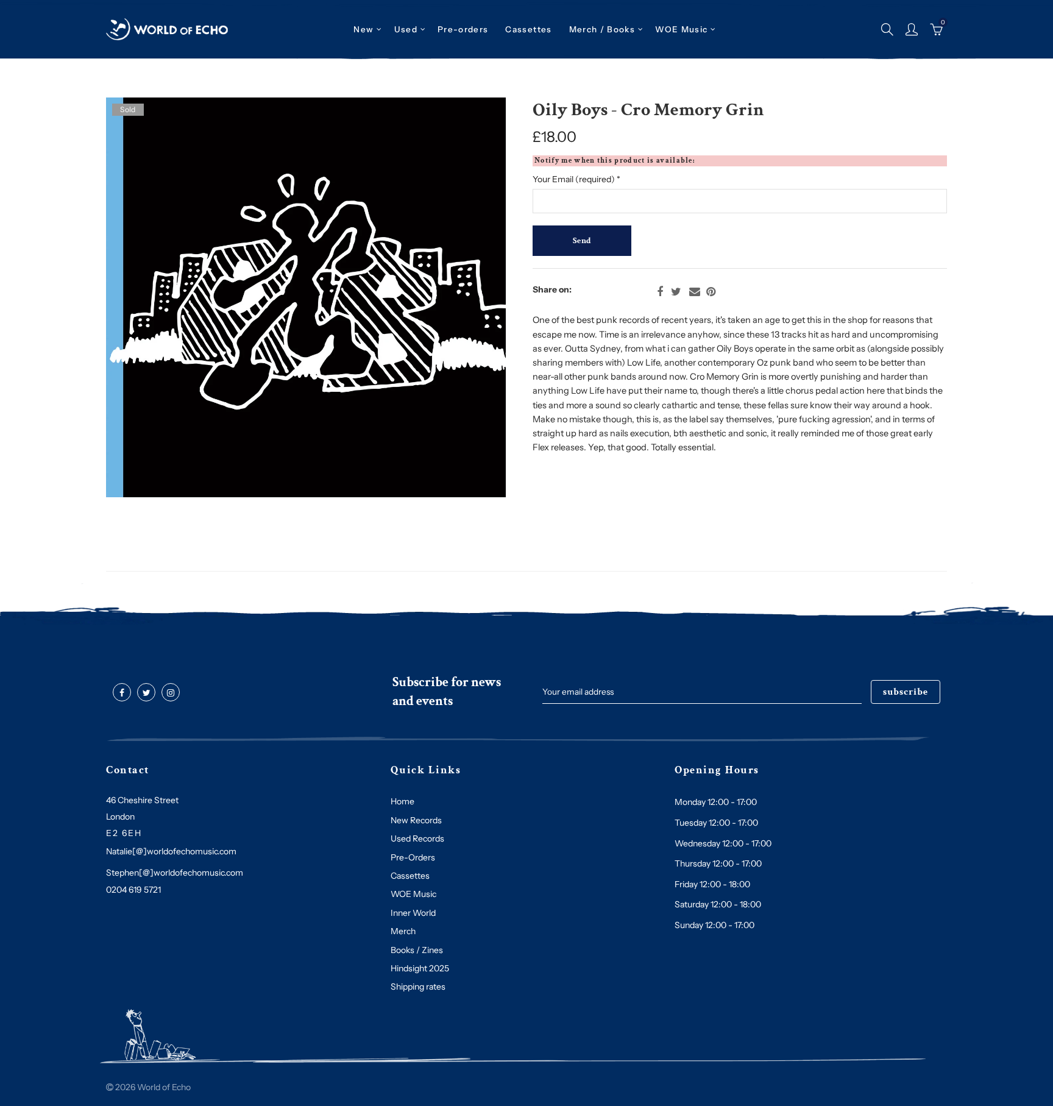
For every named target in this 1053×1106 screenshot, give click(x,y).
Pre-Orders (413, 857)
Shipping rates (418, 986)
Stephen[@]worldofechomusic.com (174, 872)
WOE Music (681, 29)
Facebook (660, 291)
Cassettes (410, 875)
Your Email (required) (576, 179)
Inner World (413, 912)
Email (694, 291)
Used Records (417, 838)
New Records (416, 820)
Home (402, 801)
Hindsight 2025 (420, 968)
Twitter (676, 291)
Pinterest (710, 291)
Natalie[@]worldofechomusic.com (171, 851)
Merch (403, 931)
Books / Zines (417, 950)
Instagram (170, 693)
